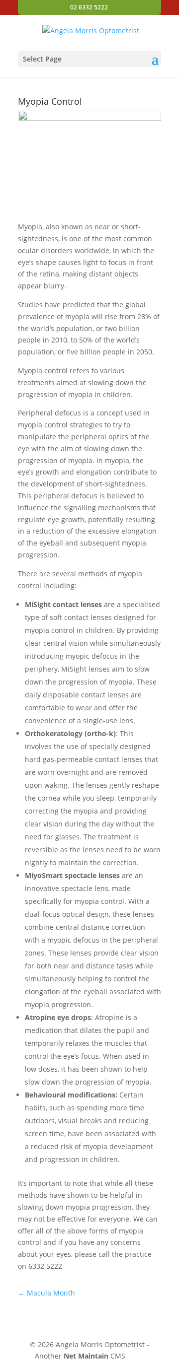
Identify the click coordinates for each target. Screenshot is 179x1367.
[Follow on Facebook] (156, 1356)
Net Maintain (86, 1356)
